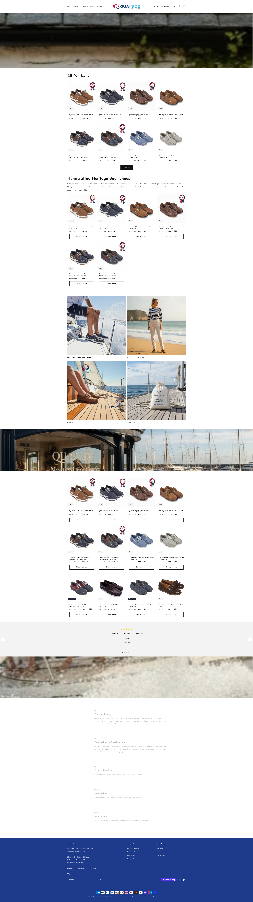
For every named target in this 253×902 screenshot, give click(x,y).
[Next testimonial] (250, 639)
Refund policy (129, 896)
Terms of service (139, 896)
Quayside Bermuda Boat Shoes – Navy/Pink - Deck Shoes (79, 605)
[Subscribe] (100, 879)
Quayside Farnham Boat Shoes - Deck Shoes (171, 605)
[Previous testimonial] (3, 639)
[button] (175, 6)
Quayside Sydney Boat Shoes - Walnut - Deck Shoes (81, 115)
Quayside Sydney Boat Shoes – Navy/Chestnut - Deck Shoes (79, 156)
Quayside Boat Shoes (96, 896)
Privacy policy (119, 896)
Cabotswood (161, 855)
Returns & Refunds (133, 848)
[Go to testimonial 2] (124, 652)
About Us (160, 848)
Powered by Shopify (108, 896)
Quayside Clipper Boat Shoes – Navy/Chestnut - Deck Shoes (109, 156)
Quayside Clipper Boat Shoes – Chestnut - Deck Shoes (139, 115)
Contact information (161, 896)
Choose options (81, 236)
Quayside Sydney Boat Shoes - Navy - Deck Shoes (111, 115)
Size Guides (131, 855)
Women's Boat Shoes (135, 357)
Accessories (131, 423)
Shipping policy (149, 896)
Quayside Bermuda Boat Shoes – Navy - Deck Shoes (141, 605)
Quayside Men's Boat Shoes (79, 357)
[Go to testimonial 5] (130, 652)
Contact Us (130, 859)
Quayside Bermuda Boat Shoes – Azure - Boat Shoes (141, 156)
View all (126, 167)
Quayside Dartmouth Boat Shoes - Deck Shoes (110, 605)
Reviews (159, 852)
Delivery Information (134, 852)
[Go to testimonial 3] (126, 652)
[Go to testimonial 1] (123, 652)
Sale (69, 423)
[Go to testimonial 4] (128, 652)
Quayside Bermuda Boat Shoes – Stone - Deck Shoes (171, 156)
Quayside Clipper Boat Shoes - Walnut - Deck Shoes (171, 115)
